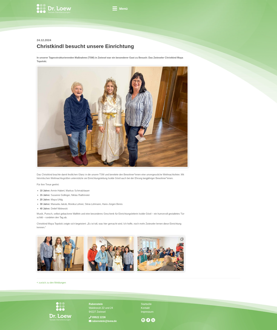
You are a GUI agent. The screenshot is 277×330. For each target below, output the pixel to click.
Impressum (147, 311)
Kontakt (145, 308)
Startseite (146, 304)
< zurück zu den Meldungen (51, 282)
